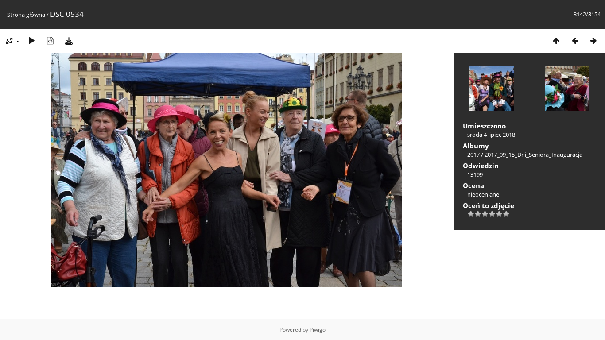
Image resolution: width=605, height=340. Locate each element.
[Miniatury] (556, 40)
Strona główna (26, 15)
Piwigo (318, 329)
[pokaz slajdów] (31, 40)
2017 (473, 154)
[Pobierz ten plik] (68, 40)
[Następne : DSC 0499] (593, 40)
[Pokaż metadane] (50, 40)
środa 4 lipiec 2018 (491, 135)
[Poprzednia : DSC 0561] (575, 40)
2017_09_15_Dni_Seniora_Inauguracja (533, 154)
